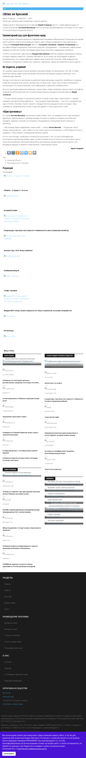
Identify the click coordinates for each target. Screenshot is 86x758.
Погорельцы (9, 330)
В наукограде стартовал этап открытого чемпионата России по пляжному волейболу (36, 230)
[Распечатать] (34, 152)
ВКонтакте (7, 693)
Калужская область (14, 160)
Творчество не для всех (53, 469)
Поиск (6, 609)
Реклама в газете (10, 629)
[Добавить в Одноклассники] (17, 152)
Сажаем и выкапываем (55, 493)
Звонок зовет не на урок (53, 383)
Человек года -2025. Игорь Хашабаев (18, 250)
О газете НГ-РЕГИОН (12, 635)
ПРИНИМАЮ (9, 754)
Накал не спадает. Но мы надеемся (18, 472)
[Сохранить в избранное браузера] (30, 152)
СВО (4, 9)
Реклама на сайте (10, 623)
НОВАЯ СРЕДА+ (17, 704)
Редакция (11, 18)
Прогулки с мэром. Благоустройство (60, 487)
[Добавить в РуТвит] (26, 152)
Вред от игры (9, 351)
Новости (7, 590)
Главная (7, 584)
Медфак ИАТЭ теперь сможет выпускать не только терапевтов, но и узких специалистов (38, 310)
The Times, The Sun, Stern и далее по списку (63, 481)
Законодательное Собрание (17, 163)
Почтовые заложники (55, 520)
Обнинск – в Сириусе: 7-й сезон (16, 190)
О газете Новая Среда (12, 642)
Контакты (7, 662)
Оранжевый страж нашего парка (14, 417)
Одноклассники (8, 697)
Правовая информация (13, 681)
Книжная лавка (9, 603)
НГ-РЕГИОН (7, 704)
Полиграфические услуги (13, 648)
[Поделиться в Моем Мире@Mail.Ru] (13, 152)
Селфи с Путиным (10, 290)
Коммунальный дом (11, 270)
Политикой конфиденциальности (32, 748)
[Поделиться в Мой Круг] (22, 152)
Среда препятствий (52, 417)
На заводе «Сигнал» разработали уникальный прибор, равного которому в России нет (64, 505)
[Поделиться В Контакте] (9, 152)
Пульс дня (7, 596)
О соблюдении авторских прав (16, 674)
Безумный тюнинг (10, 210)
